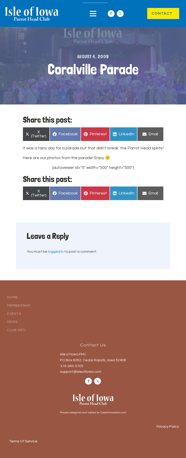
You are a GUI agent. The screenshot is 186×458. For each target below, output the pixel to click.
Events (14, 313)
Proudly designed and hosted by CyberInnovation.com (93, 412)
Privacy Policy (168, 426)
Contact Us (93, 345)
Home (12, 297)
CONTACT (157, 13)
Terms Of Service (23, 441)
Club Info (16, 330)
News (12, 322)
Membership (19, 305)
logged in (56, 251)
